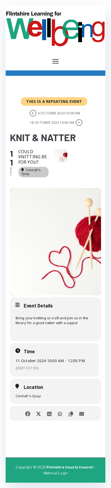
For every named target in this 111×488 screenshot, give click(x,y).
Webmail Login (55, 473)
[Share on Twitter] (38, 413)
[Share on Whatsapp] (60, 413)
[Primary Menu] (55, 61)
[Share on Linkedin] (49, 413)
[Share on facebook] (28, 413)
